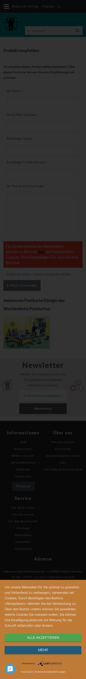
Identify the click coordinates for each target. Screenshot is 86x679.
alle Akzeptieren (43, 637)
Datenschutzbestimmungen (50, 671)
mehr (43, 650)
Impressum (27, 671)
